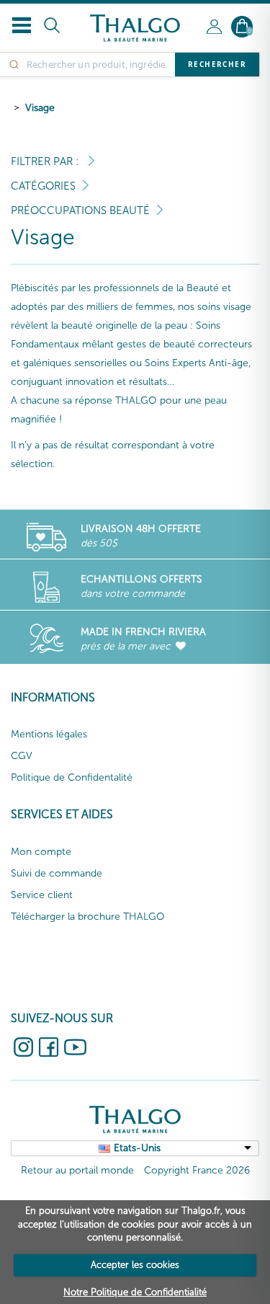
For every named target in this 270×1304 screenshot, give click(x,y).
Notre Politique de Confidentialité (135, 1292)
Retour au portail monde (77, 1170)
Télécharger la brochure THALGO (88, 916)
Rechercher (217, 64)
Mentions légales (49, 734)
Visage (40, 108)
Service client (42, 895)
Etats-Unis (137, 1148)
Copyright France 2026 (197, 1170)
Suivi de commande (56, 873)
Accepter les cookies (135, 1264)
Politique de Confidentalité (71, 777)
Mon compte (41, 852)
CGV (21, 756)
